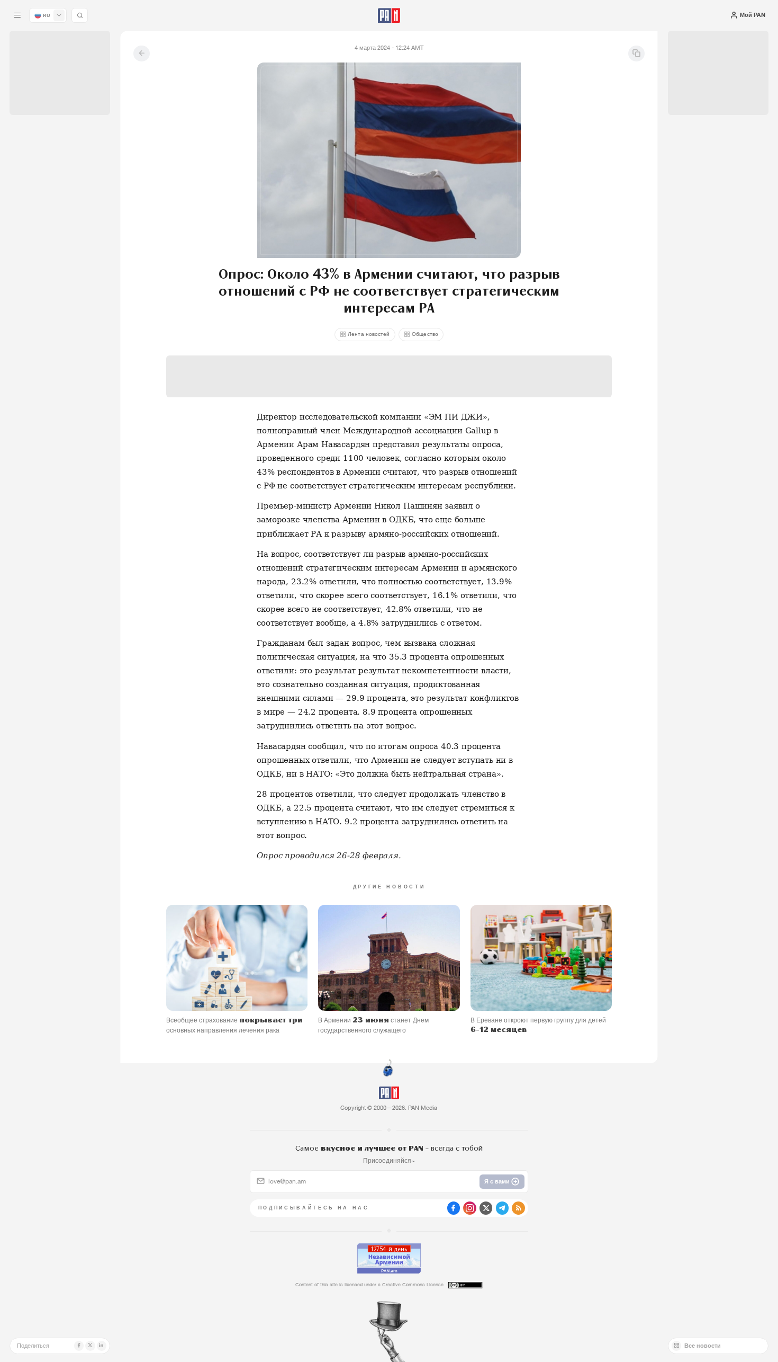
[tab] (488, 265)
